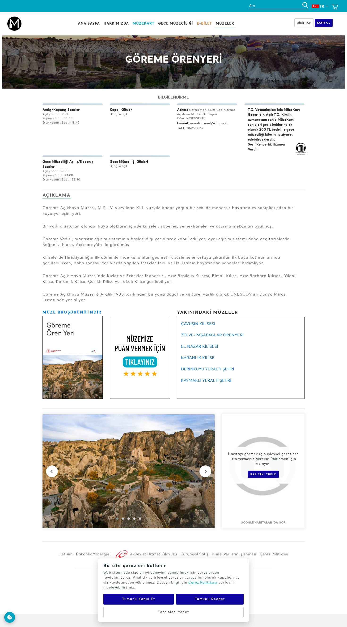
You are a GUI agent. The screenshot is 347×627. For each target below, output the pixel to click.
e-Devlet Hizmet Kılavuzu (153, 554)
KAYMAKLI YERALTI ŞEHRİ (206, 380)
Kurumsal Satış (194, 554)
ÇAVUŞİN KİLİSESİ (198, 323)
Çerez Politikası (274, 554)
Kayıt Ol (323, 22)
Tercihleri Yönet (173, 612)
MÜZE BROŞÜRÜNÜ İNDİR (72, 311)
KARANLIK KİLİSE (198, 357)
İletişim (65, 554)
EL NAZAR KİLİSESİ (199, 346)
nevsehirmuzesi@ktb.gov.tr (209, 123)
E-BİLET (204, 23)
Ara (252, 5)
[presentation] (52, 471)
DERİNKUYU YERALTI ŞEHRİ (207, 369)
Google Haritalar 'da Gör (263, 522)
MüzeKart (143, 23)
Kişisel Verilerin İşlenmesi (234, 554)
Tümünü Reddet (210, 599)
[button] (117, 518)
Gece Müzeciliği (175, 23)
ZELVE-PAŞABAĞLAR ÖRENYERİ (212, 335)
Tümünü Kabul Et (138, 599)
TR (322, 6)
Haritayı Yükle (263, 474)
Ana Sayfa (89, 23)
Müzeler (225, 23)
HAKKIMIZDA (116, 23)
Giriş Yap (304, 22)
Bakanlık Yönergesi (93, 554)
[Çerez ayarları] (9, 617)
